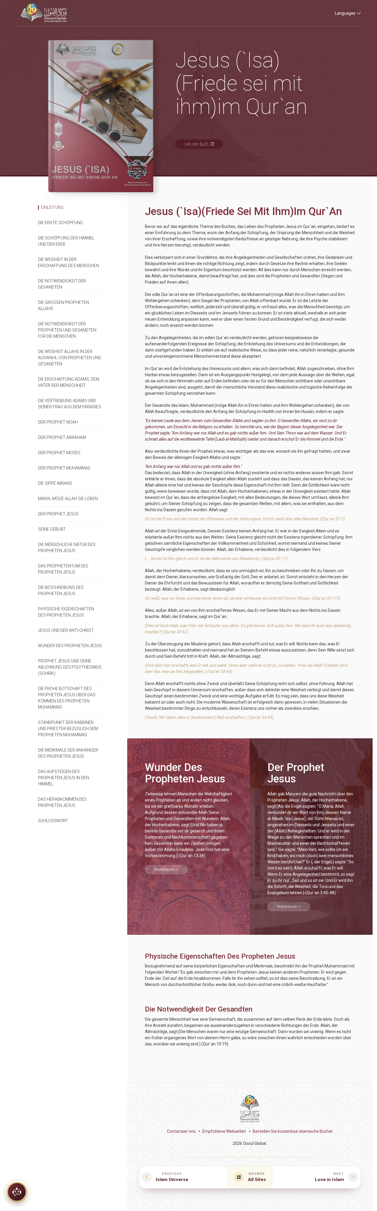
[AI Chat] (16, 1193)
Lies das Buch (196, 144)
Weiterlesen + (166, 869)
